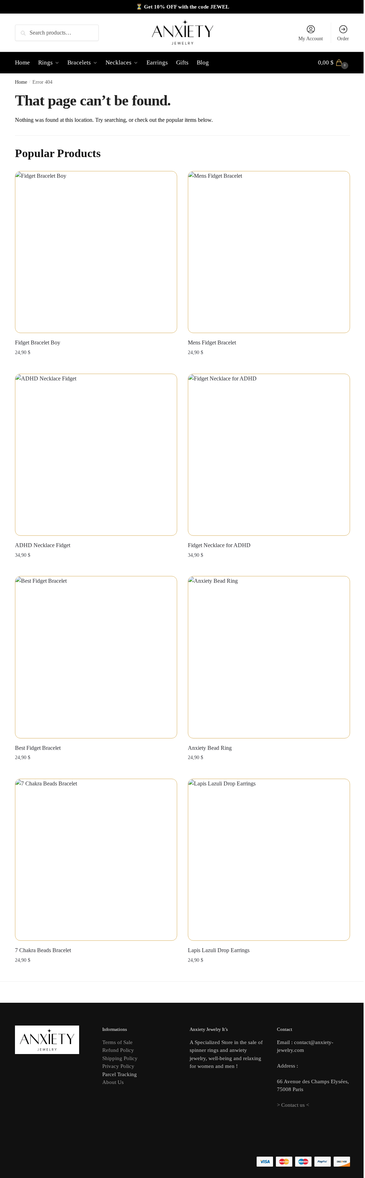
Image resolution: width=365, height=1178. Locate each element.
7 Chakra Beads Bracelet (43, 950)
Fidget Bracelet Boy (37, 342)
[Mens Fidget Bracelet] (269, 252)
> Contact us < (293, 1105)
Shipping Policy (120, 1058)
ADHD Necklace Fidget (42, 545)
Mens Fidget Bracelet (212, 342)
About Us (113, 1082)
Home (21, 82)
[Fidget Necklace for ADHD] (269, 455)
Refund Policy (118, 1050)
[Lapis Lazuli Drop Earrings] (269, 860)
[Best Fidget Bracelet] (96, 657)
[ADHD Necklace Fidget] (96, 455)
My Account (310, 38)
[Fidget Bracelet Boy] (96, 252)
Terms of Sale (117, 1042)
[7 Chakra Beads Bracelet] (96, 860)
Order (343, 38)
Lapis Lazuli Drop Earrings (219, 950)
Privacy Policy (118, 1066)
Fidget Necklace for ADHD (219, 545)
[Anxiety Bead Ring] (269, 657)
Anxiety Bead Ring (210, 748)
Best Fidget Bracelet (38, 748)
